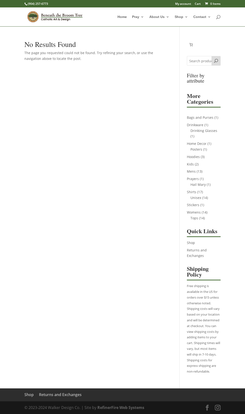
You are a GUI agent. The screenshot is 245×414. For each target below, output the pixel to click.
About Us (157, 17)
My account (183, 4)
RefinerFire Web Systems (120, 407)
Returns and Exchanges (60, 394)
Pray (135, 17)
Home (122, 17)
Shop (179, 17)
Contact (199, 17)
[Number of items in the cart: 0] (191, 44)
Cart (198, 4)
